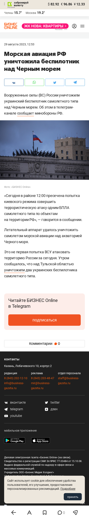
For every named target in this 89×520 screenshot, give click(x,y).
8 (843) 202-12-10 (15, 378)
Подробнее (67, 488)
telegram (16, 409)
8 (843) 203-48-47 (42, 378)
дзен (54, 409)
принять (72, 496)
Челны (8, 12)
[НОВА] (44, 26)
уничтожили (14, 270)
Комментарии (44, 343)
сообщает (25, 113)
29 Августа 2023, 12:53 (19, 44)
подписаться (44, 320)
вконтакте (17, 402)
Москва (31, 12)
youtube (15, 416)
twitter (55, 402)
